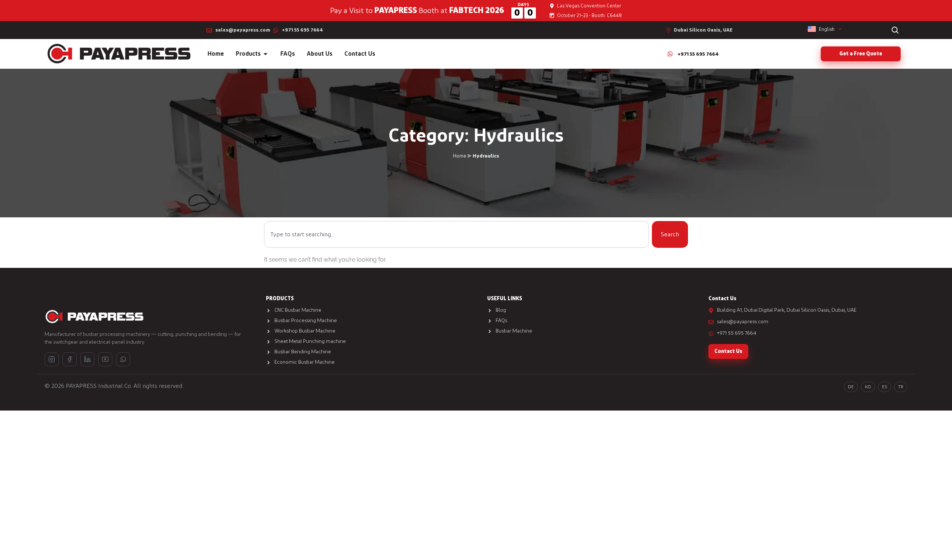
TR (900, 387)
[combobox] (456, 234)
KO (868, 387)
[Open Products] (265, 53)
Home (459, 156)
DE (851, 387)
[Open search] (895, 30)
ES (884, 387)
